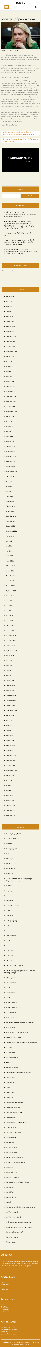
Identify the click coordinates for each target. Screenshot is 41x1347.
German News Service (13, 906)
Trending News (11, 983)
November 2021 (11, 581)
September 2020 (11, 651)
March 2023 (10, 501)
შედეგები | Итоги (12, 1237)
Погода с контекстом (13, 1107)
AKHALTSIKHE (10, 869)
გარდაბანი (10, 1167)
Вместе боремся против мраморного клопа (20, 1023)
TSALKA (8, 988)
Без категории (11, 1013)
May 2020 (9, 671)
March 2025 (10, 381)
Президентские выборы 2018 (16, 1122)
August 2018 (10, 775)
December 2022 (11, 516)
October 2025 (10, 346)
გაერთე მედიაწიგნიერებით (15, 1162)
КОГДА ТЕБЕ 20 (11, 1053)
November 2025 (11, 341)
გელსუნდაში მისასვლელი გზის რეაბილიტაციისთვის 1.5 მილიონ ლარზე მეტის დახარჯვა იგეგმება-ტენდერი (20, 251)
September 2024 (11, 411)
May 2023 (9, 491)
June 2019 (9, 726)
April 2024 (9, 436)
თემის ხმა (9, 1192)
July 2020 (9, 661)
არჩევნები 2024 (11, 1152)
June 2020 (9, 666)
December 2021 (11, 576)
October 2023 (10, 466)
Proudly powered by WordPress (13, 1342)
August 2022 (10, 536)
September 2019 (11, 711)
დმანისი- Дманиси (12, 1177)
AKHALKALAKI (11, 864)
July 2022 (9, 541)
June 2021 (9, 606)
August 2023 (10, 476)
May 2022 (9, 551)
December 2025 (11, 336)
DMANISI (9, 886)
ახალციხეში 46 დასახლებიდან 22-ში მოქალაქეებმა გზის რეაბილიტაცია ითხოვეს (18, 133)
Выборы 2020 (10, 1028)
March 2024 (10, 441)
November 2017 (11, 815)
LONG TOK (9, 916)
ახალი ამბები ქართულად (15, 1157)
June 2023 (9, 486)
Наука (8, 1063)
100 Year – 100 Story (12, 839)
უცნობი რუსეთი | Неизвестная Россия (19, 1227)
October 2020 (10, 646)
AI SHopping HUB (12, 849)
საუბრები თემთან (12, 1212)
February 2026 (10, 326)
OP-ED (8, 941)
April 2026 (9, 317)
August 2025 (10, 356)
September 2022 (11, 531)
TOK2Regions (10, 978)
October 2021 (10, 586)
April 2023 (9, 496)
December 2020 (11, 636)
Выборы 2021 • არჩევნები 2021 (17, 1033)
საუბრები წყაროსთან (13, 1217)
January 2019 (10, 751)
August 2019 (10, 716)
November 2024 (11, 401)
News (8, 931)
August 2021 (10, 596)
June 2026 (9, 307)
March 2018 (10, 800)
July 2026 (9, 302)
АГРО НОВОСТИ (11, 1003)
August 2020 (10, 656)
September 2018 (11, 770)
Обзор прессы (11, 1078)
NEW (7, 926)
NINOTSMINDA (11, 936)
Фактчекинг (10, 1142)
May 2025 (9, 371)
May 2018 (9, 790)
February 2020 (10, 686)
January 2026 (10, 332)
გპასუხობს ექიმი (11, 1172)
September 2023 (11, 471)
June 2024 (9, 426)
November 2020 (11, 641)
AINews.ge (9, 859)
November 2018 (11, 760)
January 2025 (10, 391)
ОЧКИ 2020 (10, 1092)
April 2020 (9, 676)
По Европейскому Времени (15, 1102)
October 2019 (10, 706)
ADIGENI (9, 844)
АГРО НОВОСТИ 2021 (13, 1008)
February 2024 (10, 446)
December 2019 (11, 696)
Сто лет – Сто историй (13, 1132)
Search (20, 189)
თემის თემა (10, 1187)
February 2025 (10, 386)
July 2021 (9, 601)
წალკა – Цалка (11, 1242)
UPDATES (9, 998)
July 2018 (9, 780)
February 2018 (10, 805)
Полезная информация (14, 1112)
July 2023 (9, 481)
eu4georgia (9, 891)
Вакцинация (10, 1018)
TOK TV (20, 3)
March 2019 (10, 741)
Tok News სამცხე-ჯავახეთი (15, 966)
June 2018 (9, 785)
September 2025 (11, 351)
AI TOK (8, 854)
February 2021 (10, 626)
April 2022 (9, 556)
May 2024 (9, 431)
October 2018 (10, 765)
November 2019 (11, 701)
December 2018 (11, 755)
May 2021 (9, 611)
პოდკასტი (9, 1202)
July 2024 (9, 421)
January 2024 (10, 451)
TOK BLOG (9, 961)
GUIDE (8, 911)
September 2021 (11, 591)
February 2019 (10, 745)
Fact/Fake (9, 896)
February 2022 (10, 566)
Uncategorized (10, 993)
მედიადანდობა (11, 1197)
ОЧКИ (8, 1087)
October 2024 (10, 406)
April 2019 (9, 735)
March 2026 (10, 322)
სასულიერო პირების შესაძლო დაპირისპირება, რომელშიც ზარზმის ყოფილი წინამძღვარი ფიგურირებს (20, 214)
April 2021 (9, 616)
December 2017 (11, 810)
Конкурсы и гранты (12, 1058)
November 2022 (11, 521)
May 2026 (9, 312)
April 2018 (9, 795)
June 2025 (9, 366)
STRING (8, 946)
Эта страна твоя (11, 1147)
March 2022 (10, 561)
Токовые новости (12, 1137)
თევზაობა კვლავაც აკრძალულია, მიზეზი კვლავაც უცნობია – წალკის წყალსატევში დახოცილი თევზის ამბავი (19, 242)
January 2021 (10, 631)
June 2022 (9, 546)
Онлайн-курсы (11, 1082)
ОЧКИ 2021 (10, 1097)
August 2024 (10, 416)
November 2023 (11, 461)
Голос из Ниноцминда (13, 1038)
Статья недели (11, 1127)
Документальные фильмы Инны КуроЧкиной (21, 1043)
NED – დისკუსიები (12, 921)
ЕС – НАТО (9, 1048)
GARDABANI (10, 901)
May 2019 (9, 731)
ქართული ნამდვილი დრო (15, 1232)
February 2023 (10, 506)
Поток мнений (11, 1117)
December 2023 (11, 456)
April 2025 (9, 376)
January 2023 (10, 511)
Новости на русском (12, 1068)
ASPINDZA (9, 874)
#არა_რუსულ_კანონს (13, 834)
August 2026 (10, 297)
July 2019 (9, 721)
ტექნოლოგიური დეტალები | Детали (18, 1222)
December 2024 (11, 396)
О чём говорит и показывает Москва (18, 1072)
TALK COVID (10, 951)
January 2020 (10, 691)
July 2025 (9, 361)
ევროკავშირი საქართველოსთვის (17, 1182)
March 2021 (10, 621)
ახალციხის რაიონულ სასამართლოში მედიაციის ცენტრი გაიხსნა (20, 140)
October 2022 (10, 526)
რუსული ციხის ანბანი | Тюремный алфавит (20, 1207)
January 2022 (10, 571)
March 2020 (10, 681)
